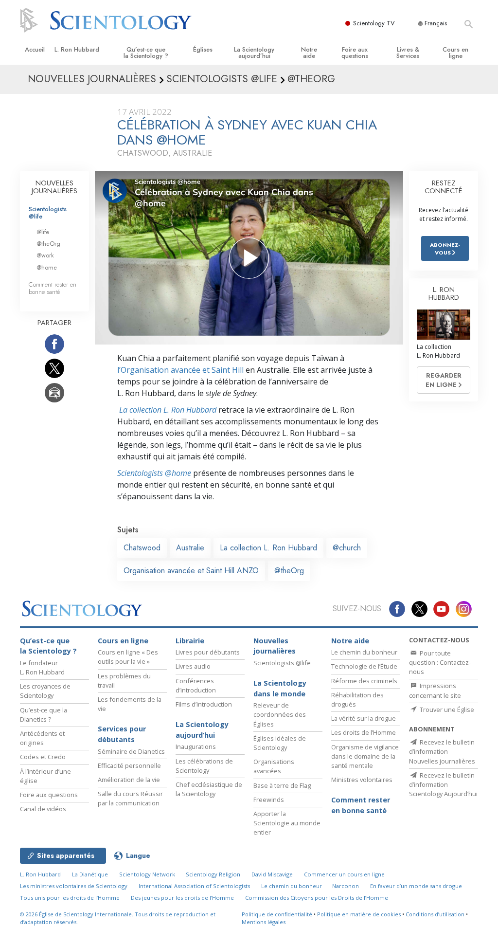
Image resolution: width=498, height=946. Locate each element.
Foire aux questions (354, 52)
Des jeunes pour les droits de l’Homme (182, 897)
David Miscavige (272, 874)
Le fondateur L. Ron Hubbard (42, 667)
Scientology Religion (213, 874)
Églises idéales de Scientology (279, 743)
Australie (190, 547)
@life (42, 231)
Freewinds (268, 799)
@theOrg (289, 570)
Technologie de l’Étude (364, 666)
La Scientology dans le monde (279, 688)
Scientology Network (147, 874)
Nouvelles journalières (274, 646)
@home (46, 267)
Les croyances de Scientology (45, 691)
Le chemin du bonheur (364, 652)
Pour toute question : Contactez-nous (440, 662)
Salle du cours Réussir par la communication (130, 798)
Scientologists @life (48, 212)
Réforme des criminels (364, 680)
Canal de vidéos (43, 808)
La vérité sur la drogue (363, 718)
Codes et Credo (43, 756)
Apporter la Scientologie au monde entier (286, 823)
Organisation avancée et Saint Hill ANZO (191, 570)
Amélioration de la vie (129, 779)
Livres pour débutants (208, 652)
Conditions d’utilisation (435, 914)
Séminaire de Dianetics (131, 751)
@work (45, 255)
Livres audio (193, 666)
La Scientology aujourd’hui (254, 52)
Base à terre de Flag (282, 785)
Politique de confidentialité (277, 914)
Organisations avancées (273, 766)
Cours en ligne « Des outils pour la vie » (128, 657)
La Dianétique (90, 874)
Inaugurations (196, 746)
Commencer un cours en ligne (344, 874)
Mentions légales (263, 922)
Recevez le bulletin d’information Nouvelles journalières (442, 751)
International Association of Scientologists (194, 886)
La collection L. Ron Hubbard (166, 409)
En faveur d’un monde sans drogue (416, 886)
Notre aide (309, 52)
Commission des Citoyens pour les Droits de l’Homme (316, 897)
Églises (203, 49)
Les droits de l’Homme (363, 732)
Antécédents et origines (42, 738)
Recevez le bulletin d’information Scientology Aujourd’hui (443, 784)
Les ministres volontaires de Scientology (73, 886)
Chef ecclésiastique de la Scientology (209, 789)
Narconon (345, 886)
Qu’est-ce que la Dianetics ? (43, 715)
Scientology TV (374, 23)
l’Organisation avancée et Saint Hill (180, 369)
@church (347, 547)
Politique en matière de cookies (359, 914)
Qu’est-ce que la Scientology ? (146, 52)
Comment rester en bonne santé (52, 288)
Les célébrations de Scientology (204, 766)
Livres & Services (407, 52)
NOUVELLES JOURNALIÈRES (54, 187)
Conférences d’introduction (196, 685)
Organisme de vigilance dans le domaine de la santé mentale (365, 756)
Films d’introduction (204, 704)
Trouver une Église (446, 709)
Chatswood (142, 547)
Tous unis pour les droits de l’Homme (70, 897)
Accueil (35, 49)
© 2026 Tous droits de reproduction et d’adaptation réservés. (117, 918)
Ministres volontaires (361, 779)
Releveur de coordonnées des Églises (279, 714)
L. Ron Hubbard (76, 49)
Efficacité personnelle (129, 765)
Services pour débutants (122, 734)
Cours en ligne (455, 52)
